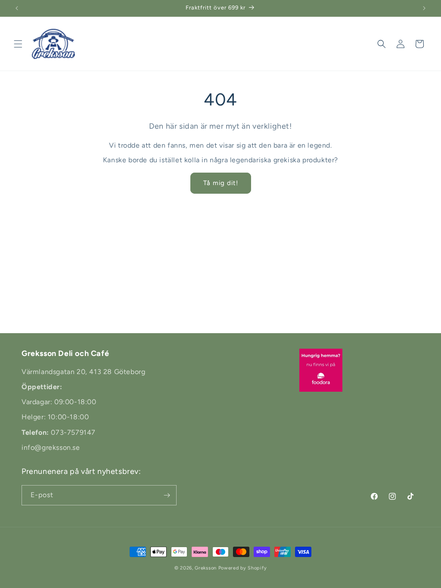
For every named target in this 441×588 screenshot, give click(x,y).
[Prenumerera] (166, 495)
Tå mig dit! (220, 183)
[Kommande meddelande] (424, 8)
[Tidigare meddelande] (16, 8)
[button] (18, 43)
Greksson (206, 568)
